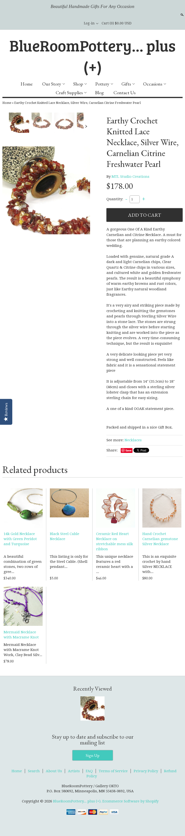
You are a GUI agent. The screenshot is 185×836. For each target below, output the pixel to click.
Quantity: (114, 199)
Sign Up (92, 755)
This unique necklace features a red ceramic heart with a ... (114, 564)
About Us (54, 771)
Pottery (102, 84)
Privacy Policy (146, 771)
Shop (78, 84)
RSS (52, 23)
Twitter (68, 23)
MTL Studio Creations (130, 176)
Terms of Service (113, 771)
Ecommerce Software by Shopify (130, 801)
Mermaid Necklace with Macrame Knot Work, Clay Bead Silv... (23, 650)
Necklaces (133, 440)
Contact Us (124, 92)
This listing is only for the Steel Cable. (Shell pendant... (69, 561)
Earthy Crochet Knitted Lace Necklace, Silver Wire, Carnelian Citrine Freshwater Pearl (77, 103)
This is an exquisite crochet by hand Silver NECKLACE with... (159, 564)
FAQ (89, 771)
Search (181, 15)
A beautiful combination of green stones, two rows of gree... (23, 564)
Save (129, 450)
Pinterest (76, 23)
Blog (99, 92)
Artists (74, 771)
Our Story (51, 84)
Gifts (126, 84)
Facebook (60, 23)
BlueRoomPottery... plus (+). (77, 801)
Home (26, 84)
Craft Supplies (69, 92)
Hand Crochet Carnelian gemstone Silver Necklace (160, 539)
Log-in (89, 23)
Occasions (152, 84)
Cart (117, 23)
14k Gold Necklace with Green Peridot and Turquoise (20, 539)
